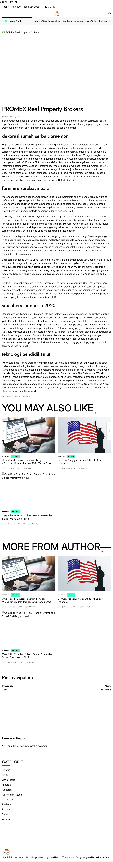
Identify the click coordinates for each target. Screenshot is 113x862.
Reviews (6, 804)
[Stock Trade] (109, 431)
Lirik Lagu (7, 799)
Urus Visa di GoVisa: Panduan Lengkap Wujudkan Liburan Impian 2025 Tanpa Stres (26, 461)
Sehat (5, 814)
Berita (5, 774)
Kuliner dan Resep (12, 794)
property (26, 396)
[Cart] (3, 431)
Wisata (6, 819)
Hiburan (6, 784)
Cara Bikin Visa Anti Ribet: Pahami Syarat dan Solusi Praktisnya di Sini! (27, 517)
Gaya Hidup (8, 779)
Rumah (6, 809)
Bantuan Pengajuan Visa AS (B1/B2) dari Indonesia (83, 21)
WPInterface (103, 857)
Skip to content (8, 1)
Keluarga (7, 789)
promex (18, 396)
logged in (22, 745)
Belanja (15, 456)
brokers (10, 396)
